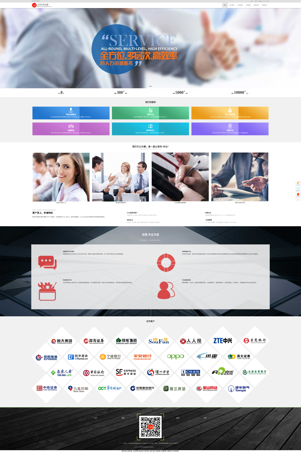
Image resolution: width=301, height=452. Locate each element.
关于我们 (231, 5)
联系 (205, 418)
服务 (123, 418)
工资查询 (248, 5)
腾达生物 (141, 451)
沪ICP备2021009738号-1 (159, 447)
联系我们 (264, 5)
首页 (252, 1)
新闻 (256, 1)
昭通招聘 (163, 451)
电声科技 (146, 451)
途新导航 (129, 451)
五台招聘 (135, 451)
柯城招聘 (158, 451)
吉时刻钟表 (175, 451)
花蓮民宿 (169, 451)
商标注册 (152, 451)
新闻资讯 (256, 5)
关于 (95, 418)
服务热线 (124, 451)
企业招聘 (240, 5)
